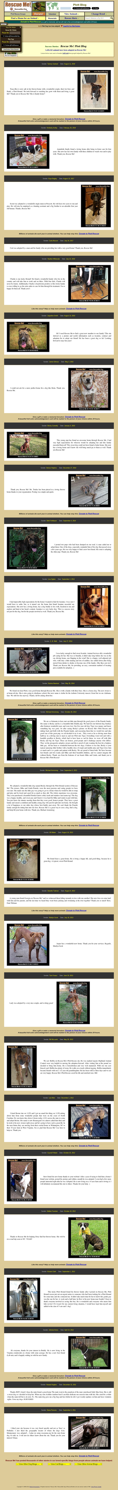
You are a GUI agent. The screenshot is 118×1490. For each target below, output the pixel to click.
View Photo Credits (96, 1486)
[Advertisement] (59, 35)
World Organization (35, 1486)
